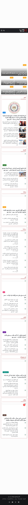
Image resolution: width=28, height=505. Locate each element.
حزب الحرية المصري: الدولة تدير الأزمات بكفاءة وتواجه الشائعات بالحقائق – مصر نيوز (10, 255)
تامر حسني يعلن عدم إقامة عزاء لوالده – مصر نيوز (15, 296)
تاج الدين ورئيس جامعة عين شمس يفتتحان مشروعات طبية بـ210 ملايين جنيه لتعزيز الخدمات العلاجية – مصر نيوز (10, 136)
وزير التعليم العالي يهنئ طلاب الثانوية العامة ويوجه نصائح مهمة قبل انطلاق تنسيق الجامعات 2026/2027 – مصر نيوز (10, 142)
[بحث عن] (4, 30)
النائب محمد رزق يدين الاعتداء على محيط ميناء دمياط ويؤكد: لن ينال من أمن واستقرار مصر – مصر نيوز (10, 248)
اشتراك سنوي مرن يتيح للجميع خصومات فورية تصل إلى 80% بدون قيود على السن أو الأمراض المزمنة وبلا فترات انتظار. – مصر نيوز (10, 392)
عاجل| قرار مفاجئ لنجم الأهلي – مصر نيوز (21, 82)
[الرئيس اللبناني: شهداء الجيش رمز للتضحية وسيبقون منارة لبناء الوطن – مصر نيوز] (25, 239)
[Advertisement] (14, 14)
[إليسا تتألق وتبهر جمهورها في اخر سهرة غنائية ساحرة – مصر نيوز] (25, 379)
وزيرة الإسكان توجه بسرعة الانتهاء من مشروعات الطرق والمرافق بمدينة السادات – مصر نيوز (10, 185)
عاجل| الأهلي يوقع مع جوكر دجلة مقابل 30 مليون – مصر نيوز (7, 93)
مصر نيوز (9, 496)
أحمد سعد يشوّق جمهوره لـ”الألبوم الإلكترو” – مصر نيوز (11, 300)
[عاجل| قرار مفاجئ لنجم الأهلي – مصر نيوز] (20, 80)
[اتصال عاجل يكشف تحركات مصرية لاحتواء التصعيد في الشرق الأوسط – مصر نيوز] (25, 267)
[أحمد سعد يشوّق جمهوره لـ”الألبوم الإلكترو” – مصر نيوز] (25, 299)
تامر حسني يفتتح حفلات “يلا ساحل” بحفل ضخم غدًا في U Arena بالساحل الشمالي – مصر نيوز (10, 305)
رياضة (25, 65)
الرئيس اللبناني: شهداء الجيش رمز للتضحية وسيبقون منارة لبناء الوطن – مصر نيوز (10, 241)
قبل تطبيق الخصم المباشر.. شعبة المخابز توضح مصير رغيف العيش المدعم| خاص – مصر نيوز (14, 169)
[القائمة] (1, 30)
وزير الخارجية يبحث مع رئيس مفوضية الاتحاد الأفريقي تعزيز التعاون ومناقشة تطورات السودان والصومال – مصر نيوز (10, 234)
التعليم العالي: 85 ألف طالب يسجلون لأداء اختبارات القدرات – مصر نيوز (10, 345)
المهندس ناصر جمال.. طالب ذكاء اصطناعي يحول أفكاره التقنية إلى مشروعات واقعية (15, 419)
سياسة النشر (4, 498)
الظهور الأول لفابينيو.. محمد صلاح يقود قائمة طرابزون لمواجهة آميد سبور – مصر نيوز (14, 73)
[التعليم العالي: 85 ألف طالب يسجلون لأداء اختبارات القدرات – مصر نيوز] (25, 345)
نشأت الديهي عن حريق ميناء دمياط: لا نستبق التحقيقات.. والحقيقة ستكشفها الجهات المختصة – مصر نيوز (10, 262)
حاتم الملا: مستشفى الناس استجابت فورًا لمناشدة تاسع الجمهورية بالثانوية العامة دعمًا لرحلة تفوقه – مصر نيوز (10, 129)
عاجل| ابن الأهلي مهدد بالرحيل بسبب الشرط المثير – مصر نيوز (20, 93)
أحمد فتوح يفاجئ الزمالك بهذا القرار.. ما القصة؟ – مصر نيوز (7, 83)
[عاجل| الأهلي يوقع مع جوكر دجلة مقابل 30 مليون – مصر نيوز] (7, 89)
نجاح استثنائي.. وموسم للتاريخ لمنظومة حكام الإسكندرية (10, 435)
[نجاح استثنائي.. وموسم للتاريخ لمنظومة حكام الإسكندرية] (25, 434)
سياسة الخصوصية (10, 498)
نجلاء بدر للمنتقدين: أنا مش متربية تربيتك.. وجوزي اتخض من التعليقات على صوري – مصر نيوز (10, 310)
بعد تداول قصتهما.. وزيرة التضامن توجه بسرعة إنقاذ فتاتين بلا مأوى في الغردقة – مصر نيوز (10, 123)
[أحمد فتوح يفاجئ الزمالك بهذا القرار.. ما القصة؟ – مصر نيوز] (7, 80)
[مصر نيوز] (23, 30)
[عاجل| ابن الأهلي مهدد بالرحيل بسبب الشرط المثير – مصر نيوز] (20, 89)
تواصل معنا (20, 498)
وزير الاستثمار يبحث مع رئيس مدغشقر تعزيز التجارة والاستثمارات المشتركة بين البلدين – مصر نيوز (10, 180)
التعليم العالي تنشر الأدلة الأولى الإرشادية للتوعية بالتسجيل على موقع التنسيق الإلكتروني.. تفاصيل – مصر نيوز (10, 341)
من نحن (16, 498)
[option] (14, 79)
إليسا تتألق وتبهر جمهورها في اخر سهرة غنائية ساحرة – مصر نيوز (10, 380)
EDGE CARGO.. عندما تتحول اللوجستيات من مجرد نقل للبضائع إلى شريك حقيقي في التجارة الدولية (10, 424)
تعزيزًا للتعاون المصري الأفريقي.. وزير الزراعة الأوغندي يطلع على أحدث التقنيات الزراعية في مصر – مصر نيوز (11, 174)
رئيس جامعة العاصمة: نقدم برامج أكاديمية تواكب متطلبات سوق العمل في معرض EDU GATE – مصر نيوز (10, 350)
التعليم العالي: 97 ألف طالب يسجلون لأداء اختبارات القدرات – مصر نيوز (15, 336)
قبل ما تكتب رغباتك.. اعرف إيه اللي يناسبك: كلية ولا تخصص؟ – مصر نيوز (15, 376)
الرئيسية (24, 498)
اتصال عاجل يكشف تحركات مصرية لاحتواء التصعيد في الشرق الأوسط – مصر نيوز (10, 268)
